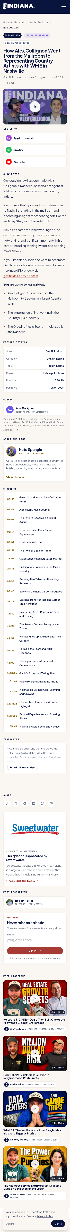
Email (11, 934)
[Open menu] (63, 6)
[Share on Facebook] (25, 803)
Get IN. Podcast (38, 22)
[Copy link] (7, 803)
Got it (58, 1223)
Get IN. (33, 950)
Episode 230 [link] (11, 27)
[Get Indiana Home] (18, 6)
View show (13, 477)
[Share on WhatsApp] (42, 803)
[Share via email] (51, 803)
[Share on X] (16, 803)
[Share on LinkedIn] (33, 803)
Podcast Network (13, 22)
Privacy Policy (45, 1216)
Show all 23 (10, 430)
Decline (10, 1223)
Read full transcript (22, 767)
